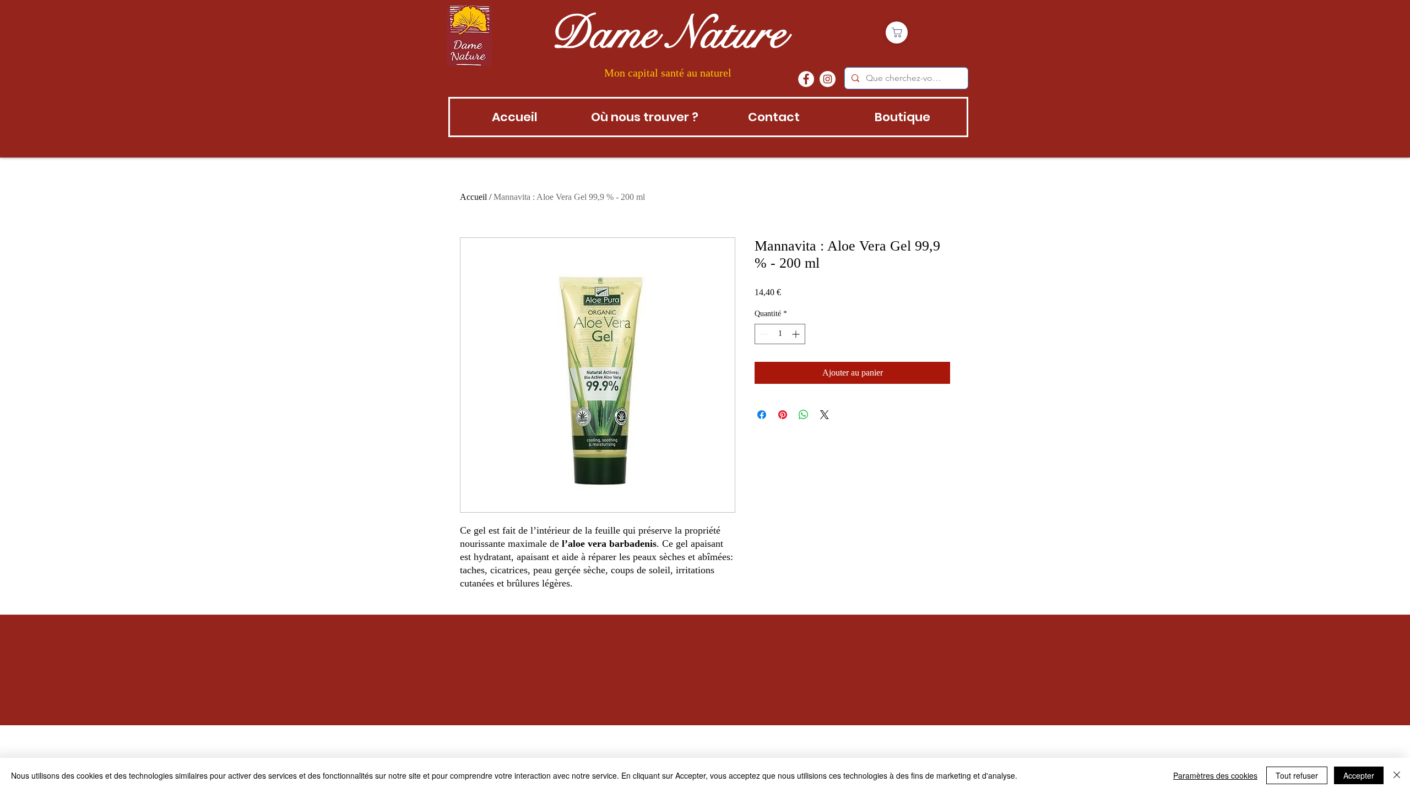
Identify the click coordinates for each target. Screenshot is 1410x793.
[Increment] (797, 334)
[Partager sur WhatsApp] (803, 414)
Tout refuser (1297, 775)
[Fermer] (1396, 775)
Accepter (1358, 775)
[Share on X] (824, 414)
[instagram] (828, 79)
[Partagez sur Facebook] (761, 414)
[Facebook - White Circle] (806, 79)
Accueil (473, 197)
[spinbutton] (780, 334)
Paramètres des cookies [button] (1215, 775)
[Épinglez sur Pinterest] (782, 414)
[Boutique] (897, 32)
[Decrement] (763, 334)
